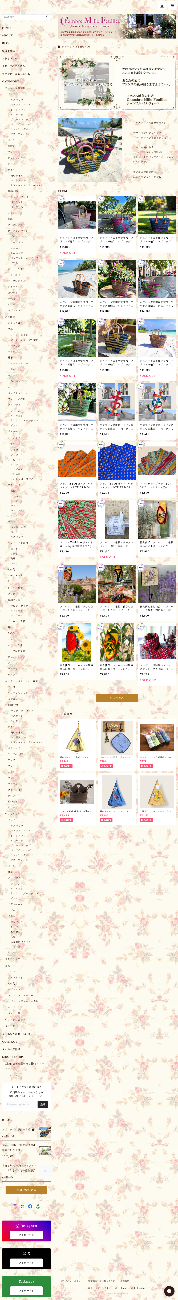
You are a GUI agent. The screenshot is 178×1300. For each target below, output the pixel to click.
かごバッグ (16, 100)
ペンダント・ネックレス (24, 258)
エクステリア (12, 959)
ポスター (13, 431)
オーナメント (15, 269)
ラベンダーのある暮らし (16, 73)
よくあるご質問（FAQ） (16, 1034)
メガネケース (15, 286)
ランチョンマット (18, 230)
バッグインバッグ (20, 124)
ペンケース (14, 1013)
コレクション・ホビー (20, 393)
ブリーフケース (19, 134)
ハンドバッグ (18, 527)
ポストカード (15, 977)
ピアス (14, 263)
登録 (42, 1104)
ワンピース (16, 469)
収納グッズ (14, 599)
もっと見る (117, 698)
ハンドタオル (18, 180)
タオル (11, 169)
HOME (7, 27)
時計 (10, 627)
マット (11, 152)
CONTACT (9, 1041)
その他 (11, 569)
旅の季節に (8, 50)
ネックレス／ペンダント (24, 893)
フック (11, 593)
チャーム (15, 248)
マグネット (14, 310)
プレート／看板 (17, 399)
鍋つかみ (13, 292)
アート (11, 662)
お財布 (11, 146)
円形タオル (16, 175)
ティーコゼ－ (15, 275)
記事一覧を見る (26, 1190)
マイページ (11, 1075)
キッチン (13, 351)
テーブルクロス (16, 280)
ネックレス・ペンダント (24, 420)
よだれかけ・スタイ (22, 479)
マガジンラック (19, 605)
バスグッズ (14, 748)
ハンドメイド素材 (18, 543)
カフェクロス (15, 323)
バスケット (16, 202)
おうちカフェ (9, 58)
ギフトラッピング (15, 1019)
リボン (14, 553)
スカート (15, 459)
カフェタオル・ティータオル (26, 185)
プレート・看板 (17, 621)
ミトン (11, 213)
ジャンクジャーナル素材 (24, 339)
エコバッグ (16, 114)
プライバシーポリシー (71, 1281)
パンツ (14, 464)
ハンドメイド (12, 438)
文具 (10, 329)
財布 (10, 357)
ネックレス (16, 500)
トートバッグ (18, 109)
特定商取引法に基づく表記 (101, 1281)
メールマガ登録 (11, 1049)
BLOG (6, 43)
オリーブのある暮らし (15, 66)
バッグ (11, 94)
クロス (11, 163)
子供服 (11, 298)
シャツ (14, 454)
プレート (13, 766)
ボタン (14, 548)
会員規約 (125, 1281)
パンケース (16, 207)
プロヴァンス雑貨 (15, 88)
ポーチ (11, 140)
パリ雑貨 (10, 317)
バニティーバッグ (20, 104)
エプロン (13, 236)
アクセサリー (15, 242)
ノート (11, 971)
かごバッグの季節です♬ (76, 46)
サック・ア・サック (22, 197)
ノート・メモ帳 (19, 335)
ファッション (12, 814)
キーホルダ (16, 253)
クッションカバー (18, 157)
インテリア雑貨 (14, 588)
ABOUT (7, 35)
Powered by (113, 1293)
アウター (15, 450)
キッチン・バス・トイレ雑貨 (21, 681)
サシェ (11, 304)
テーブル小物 (15, 224)
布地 (10, 218)
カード (11, 387)
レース (14, 563)
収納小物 (13, 191)
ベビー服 (15, 474)
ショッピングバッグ (21, 129)
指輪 (13, 491)
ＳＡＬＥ (10, 1026)
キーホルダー (18, 415)
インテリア (14, 345)
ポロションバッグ (20, 119)
